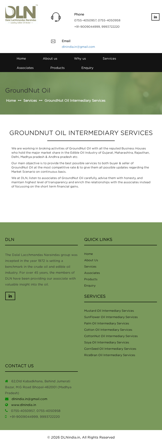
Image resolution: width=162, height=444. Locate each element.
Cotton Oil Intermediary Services (108, 329)
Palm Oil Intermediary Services (106, 323)
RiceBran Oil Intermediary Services (109, 355)
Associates (25, 67)
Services (109, 58)
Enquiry (87, 67)
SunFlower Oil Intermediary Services (111, 316)
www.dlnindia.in (23, 404)
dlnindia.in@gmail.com (78, 46)
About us (50, 58)
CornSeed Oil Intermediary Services (110, 348)
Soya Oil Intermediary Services (106, 342)
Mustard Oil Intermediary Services (109, 310)
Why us (80, 58)
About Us (91, 260)
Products (57, 67)
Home (21, 58)
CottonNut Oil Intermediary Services (111, 335)
